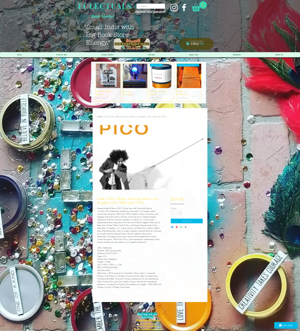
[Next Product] (204, 82)
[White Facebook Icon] (184, 7)
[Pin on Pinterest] (176, 227)
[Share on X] (185, 227)
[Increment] (179, 213)
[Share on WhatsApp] (181, 227)
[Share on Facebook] (172, 227)
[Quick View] (108, 76)
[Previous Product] (92, 82)
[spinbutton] (176, 213)
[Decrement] (172, 213)
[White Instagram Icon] (174, 7)
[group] (148, 83)
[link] (199, 6)
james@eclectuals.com (151, 329)
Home (99, 116)
